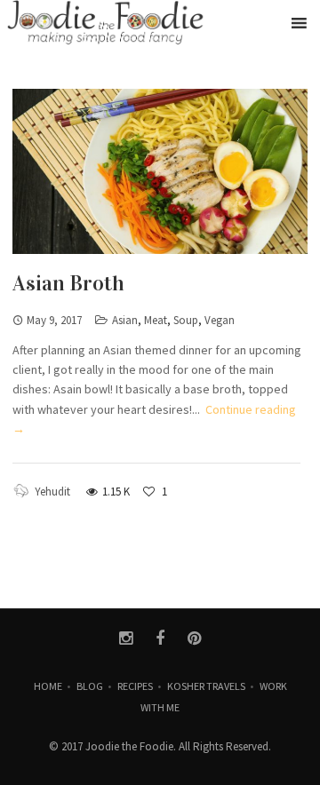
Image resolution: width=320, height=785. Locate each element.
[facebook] (160, 638)
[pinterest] (194, 638)
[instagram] (125, 638)
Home (48, 686)
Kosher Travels (206, 686)
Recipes (135, 686)
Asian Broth (68, 283)
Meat (155, 320)
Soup (185, 320)
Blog (89, 686)
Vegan (219, 320)
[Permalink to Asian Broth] (159, 171)
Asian (125, 320)
